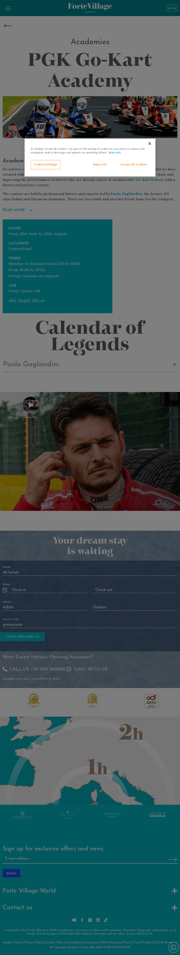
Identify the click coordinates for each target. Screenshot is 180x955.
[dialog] (90, 157)
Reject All (100, 164)
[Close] (150, 143)
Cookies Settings (45, 164)
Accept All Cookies (134, 164)
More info (115, 152)
